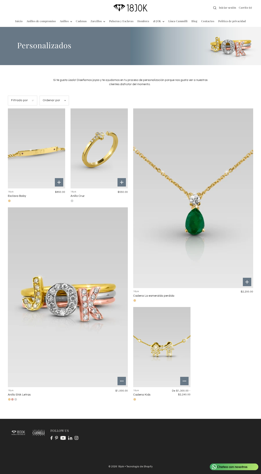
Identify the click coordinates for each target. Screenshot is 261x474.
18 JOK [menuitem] (157, 21)
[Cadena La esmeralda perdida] (193, 198)
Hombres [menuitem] (143, 21)
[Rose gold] (12, 399)
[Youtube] (63, 438)
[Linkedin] (70, 438)
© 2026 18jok (116, 466)
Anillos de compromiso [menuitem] (41, 21)
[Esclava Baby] (36, 148)
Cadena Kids (142, 394)
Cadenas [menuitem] (81, 21)
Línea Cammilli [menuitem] (178, 21)
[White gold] (72, 201)
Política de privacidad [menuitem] (232, 21)
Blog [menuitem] (194, 21)
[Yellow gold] (9, 201)
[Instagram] (76, 438)
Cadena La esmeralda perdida (153, 295)
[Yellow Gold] (135, 399)
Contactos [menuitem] (207, 21)
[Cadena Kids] (161, 347)
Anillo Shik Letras (19, 394)
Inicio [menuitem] (19, 21)
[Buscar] (215, 7)
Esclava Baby (17, 196)
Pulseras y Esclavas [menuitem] (121, 21)
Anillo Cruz (78, 196)
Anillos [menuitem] (64, 21)
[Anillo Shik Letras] (68, 297)
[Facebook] (51, 438)
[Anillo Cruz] (99, 148)
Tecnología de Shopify (139, 466)
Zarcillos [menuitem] (96, 21)
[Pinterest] (56, 438)
